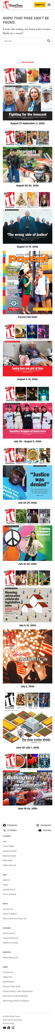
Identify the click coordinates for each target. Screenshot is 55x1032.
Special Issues (9, 856)
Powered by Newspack (12, 1020)
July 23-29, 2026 (27, 502)
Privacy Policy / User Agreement (18, 991)
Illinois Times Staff (11, 986)
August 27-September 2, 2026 (27, 123)
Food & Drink (9, 889)
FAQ (4, 841)
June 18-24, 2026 (27, 808)
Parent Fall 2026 (27, 317)
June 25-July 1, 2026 (27, 747)
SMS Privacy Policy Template (16, 1001)
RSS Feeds (7, 860)
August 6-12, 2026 (27, 379)
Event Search (9, 933)
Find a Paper (8, 846)
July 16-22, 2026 (27, 563)
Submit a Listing (10, 943)
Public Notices (9, 865)
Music (5, 885)
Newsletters (8, 982)
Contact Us (8, 909)
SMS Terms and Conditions (15, 996)
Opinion (6, 880)
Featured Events (10, 938)
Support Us (39, 5)
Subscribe (7, 977)
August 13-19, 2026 (27, 246)
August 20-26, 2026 (27, 185)
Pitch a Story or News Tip (14, 918)
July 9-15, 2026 (27, 625)
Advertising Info (10, 957)
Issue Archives (10, 851)
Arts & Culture (9, 894)
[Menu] (49, 5)
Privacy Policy (8, 1023)
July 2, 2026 (27, 686)
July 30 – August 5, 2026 (27, 441)
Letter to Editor (10, 914)
